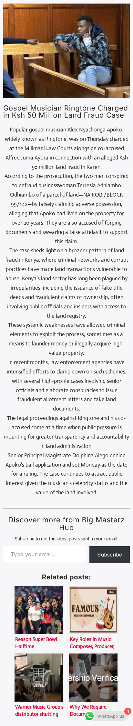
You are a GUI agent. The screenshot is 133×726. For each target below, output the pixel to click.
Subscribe (109, 554)
